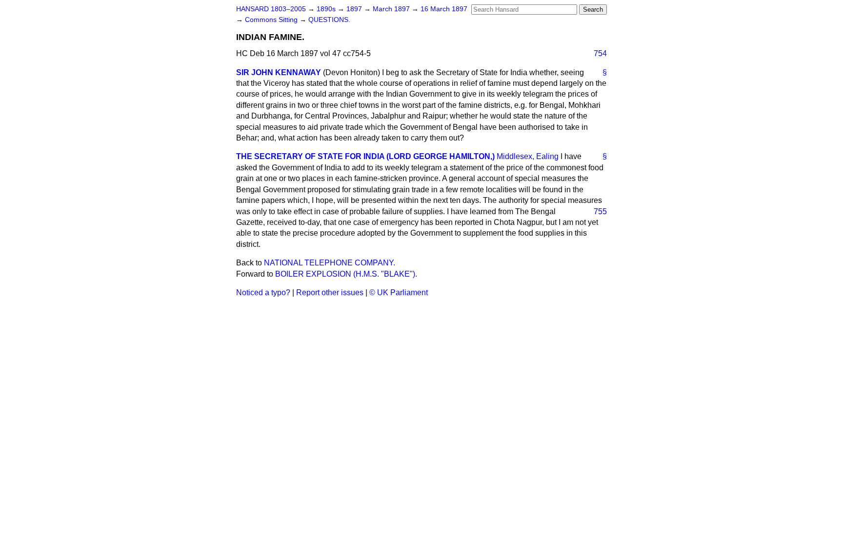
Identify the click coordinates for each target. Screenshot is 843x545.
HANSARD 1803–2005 (271, 9)
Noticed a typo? (263, 292)
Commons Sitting (272, 19)
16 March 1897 (444, 9)
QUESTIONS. (329, 19)
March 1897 (392, 9)
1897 (355, 9)
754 (600, 53)
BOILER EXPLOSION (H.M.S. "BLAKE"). (346, 274)
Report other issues (329, 292)
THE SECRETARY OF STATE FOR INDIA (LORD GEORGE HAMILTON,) (365, 156)
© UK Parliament (398, 292)
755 (600, 211)
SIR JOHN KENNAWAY (278, 72)
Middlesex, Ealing (528, 156)
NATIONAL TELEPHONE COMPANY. (329, 263)
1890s (327, 9)
